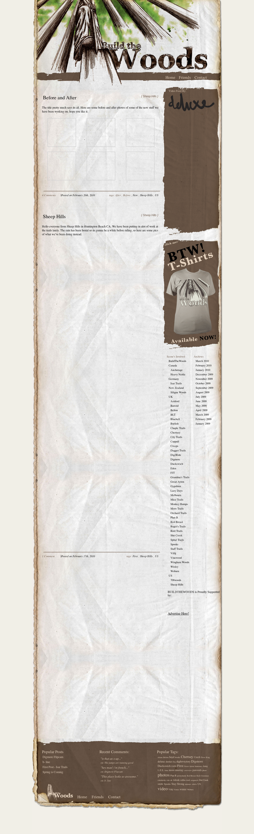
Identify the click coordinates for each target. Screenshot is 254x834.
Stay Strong (177, 784)
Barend (175, 405)
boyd (171, 757)
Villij (173, 553)
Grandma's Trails (180, 477)
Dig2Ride (176, 455)
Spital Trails (177, 540)
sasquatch (194, 780)
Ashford (175, 401)
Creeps (174, 446)
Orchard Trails (179, 513)
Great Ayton (177, 481)
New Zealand (176, 388)
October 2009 (203, 383)
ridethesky (162, 780)
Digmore (175, 459)
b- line (46, 762)
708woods (176, 580)
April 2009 (201, 410)
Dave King (205, 757)
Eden (173, 468)
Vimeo (176, 789)
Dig (174, 761)
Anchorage (177, 370)
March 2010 (202, 361)
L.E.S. (161, 770)
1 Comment (48, 556)
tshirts (194, 784)
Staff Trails (177, 548)
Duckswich (177, 464)
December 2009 (204, 374)
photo (204, 770)
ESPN (173, 766)
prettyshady (181, 775)
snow (160, 784)
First (135, 556)
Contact (200, 77)
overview (188, 770)
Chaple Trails (178, 428)
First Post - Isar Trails (55, 767)
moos (171, 770)
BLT (173, 414)
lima (166, 770)
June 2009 (201, 401)
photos (164, 775)
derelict (169, 761)
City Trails (176, 437)
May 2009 (201, 405)
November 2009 (204, 379)
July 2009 (201, 396)
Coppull (175, 441)
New (135, 195)
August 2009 (202, 392)
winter (183, 789)
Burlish (175, 423)
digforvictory (183, 761)
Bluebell (175, 419)
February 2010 (203, 365)
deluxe (161, 761)
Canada (173, 365)
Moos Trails (177, 508)
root (188, 779)
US (156, 195)
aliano (160, 757)
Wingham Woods (180, 562)
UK (171, 396)
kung (205, 766)
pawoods (197, 770)
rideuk (176, 780)
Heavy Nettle (178, 374)
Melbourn (176, 495)
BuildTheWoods (177, 361)
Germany (174, 379)
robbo (183, 779)
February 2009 (203, 419)
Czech (197, 757)
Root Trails (177, 531)
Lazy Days (177, 490)
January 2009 (203, 423)
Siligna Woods (178, 392)
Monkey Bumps (179, 504)
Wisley (174, 566)
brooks (177, 757)
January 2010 (203, 370)
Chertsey (175, 432)
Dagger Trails (178, 450)
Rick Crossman (203, 775)
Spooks (174, 544)
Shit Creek (176, 535)
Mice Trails (177, 499)
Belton (174, 410)
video (163, 789)
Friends (185, 77)
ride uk (169, 780)
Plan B (174, 517)
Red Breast (177, 522)
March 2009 (202, 414)
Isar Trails (176, 383)
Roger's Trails (178, 526)
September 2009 (204, 388)
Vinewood (176, 557)
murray (179, 770)
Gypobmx (176, 486)
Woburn (175, 571)
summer (188, 784)
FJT (173, 472)
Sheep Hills (146, 195)
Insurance (198, 766)
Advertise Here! (178, 613)
